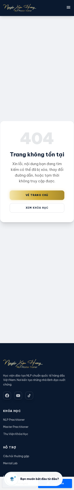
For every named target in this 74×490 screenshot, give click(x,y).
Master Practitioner (15, 427)
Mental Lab (10, 463)
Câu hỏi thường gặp (16, 456)
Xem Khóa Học (37, 207)
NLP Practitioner (14, 419)
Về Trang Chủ (37, 195)
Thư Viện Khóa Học (15, 434)
